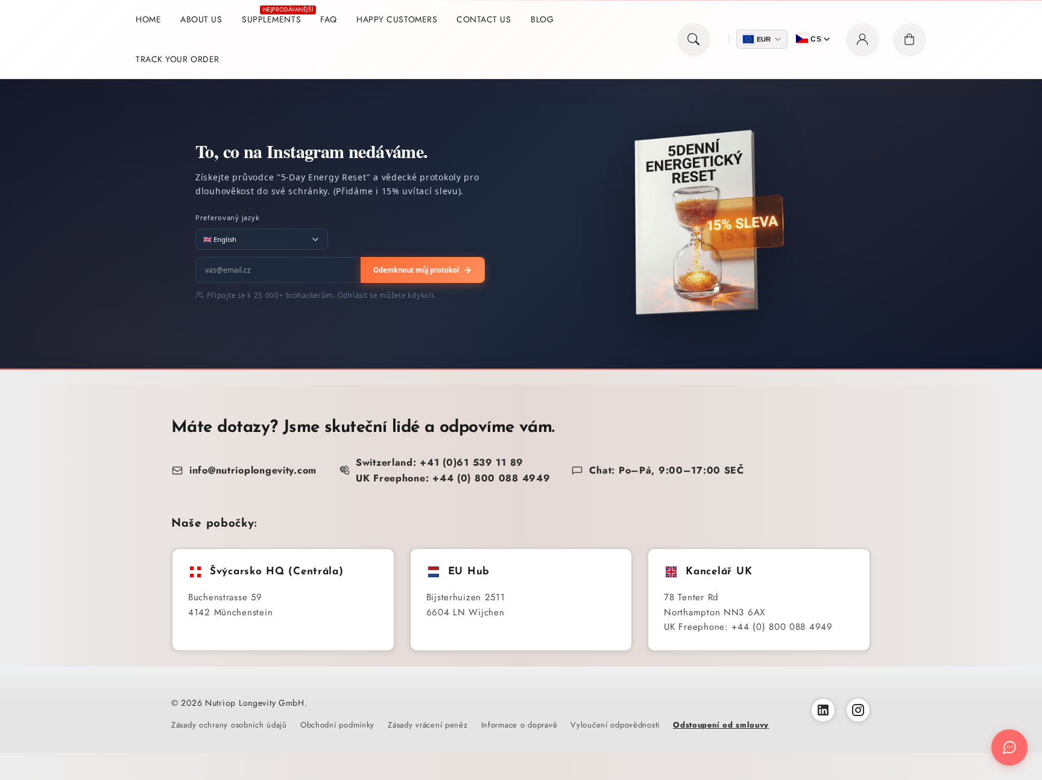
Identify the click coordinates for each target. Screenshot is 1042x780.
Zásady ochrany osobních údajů (229, 725)
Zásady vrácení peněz (427, 725)
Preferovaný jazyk (227, 217)
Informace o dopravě (519, 725)
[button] (694, 39)
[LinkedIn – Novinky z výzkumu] (823, 710)
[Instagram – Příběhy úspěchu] (858, 710)
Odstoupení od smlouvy (721, 725)
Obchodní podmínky (337, 725)
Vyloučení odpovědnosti (615, 725)
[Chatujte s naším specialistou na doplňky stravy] (1009, 747)
